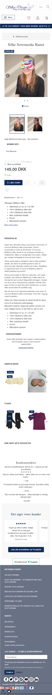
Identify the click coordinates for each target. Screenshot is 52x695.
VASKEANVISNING (26, 348)
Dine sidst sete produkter (17, 443)
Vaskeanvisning (13, 334)
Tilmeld (9, 672)
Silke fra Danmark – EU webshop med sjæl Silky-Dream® (23, 581)
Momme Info (13, 144)
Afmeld (19, 672)
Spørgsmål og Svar (13, 601)
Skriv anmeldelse (14, 164)
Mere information (11, 225)
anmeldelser (26, 161)
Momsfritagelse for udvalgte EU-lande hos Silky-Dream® (24, 607)
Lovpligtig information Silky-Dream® (21, 596)
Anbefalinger (11, 364)
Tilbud (7, 403)
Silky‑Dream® (20, 684)
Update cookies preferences (14, 645)
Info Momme (11, 151)
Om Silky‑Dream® (12, 575)
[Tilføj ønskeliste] (7, 189)
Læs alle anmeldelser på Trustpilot (26, 549)
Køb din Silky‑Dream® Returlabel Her (21, 591)
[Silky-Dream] (19, 7)
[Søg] (47, 7)
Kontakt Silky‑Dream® (14, 587)
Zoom (26, 106)
